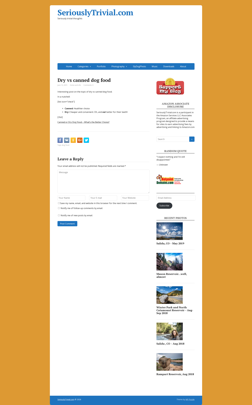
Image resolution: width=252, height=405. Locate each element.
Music (155, 66)
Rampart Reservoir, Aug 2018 (175, 374)
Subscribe (164, 205)
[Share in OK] (73, 140)
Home (69, 66)
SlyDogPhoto (139, 66)
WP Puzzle (190, 399)
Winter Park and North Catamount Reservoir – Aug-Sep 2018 (174, 310)
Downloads (168, 66)
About (183, 66)
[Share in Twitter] (86, 140)
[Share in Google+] (79, 140)
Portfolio (101, 66)
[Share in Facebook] (60, 140)
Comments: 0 (88, 85)
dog (63, 145)
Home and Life (75, 85)
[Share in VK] (66, 140)
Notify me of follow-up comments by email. (82, 208)
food (67, 145)
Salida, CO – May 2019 (170, 243)
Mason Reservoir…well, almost (171, 275)
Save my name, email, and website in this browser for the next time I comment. (98, 203)
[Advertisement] (126, 43)
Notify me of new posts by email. (77, 215)
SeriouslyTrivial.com (95, 12)
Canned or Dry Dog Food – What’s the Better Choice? (83, 122)
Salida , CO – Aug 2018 (170, 343)
